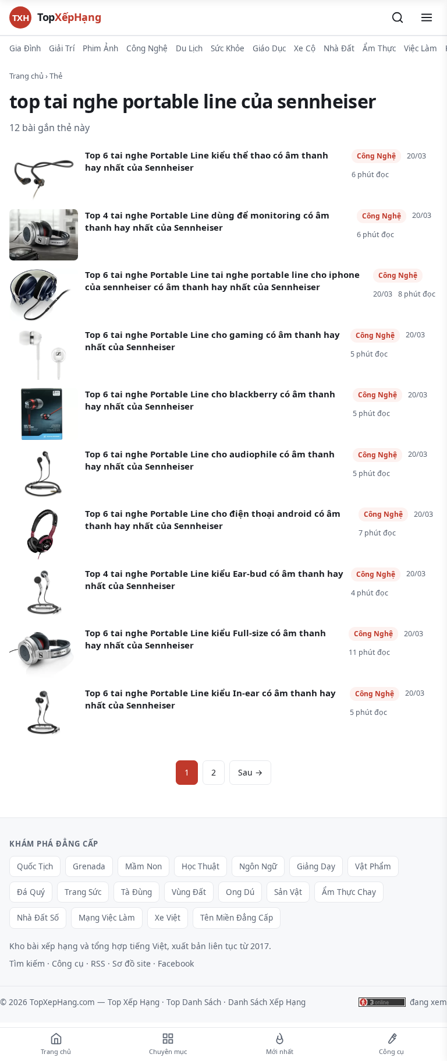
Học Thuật (200, 866)
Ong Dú (240, 892)
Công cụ (68, 963)
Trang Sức (83, 892)
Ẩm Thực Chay (349, 892)
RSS (98, 963)
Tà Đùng (136, 892)
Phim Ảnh (100, 48)
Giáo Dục (269, 48)
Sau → (250, 772)
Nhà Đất (339, 48)
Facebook (176, 963)
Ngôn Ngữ (258, 866)
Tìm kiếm (27, 963)
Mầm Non (143, 866)
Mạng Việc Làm (107, 917)
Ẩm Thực (379, 48)
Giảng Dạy (316, 866)
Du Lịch (189, 48)
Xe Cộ (304, 48)
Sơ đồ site (131, 963)
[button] (397, 17)
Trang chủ (26, 76)
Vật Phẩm (373, 866)
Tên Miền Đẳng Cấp (236, 917)
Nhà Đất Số (38, 917)
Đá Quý (31, 892)
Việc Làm (420, 48)
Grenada (89, 866)
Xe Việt (167, 917)
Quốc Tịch (35, 866)
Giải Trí (61, 48)
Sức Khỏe (227, 48)
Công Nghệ (147, 48)
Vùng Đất (189, 892)
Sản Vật (288, 892)
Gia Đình (25, 48)
